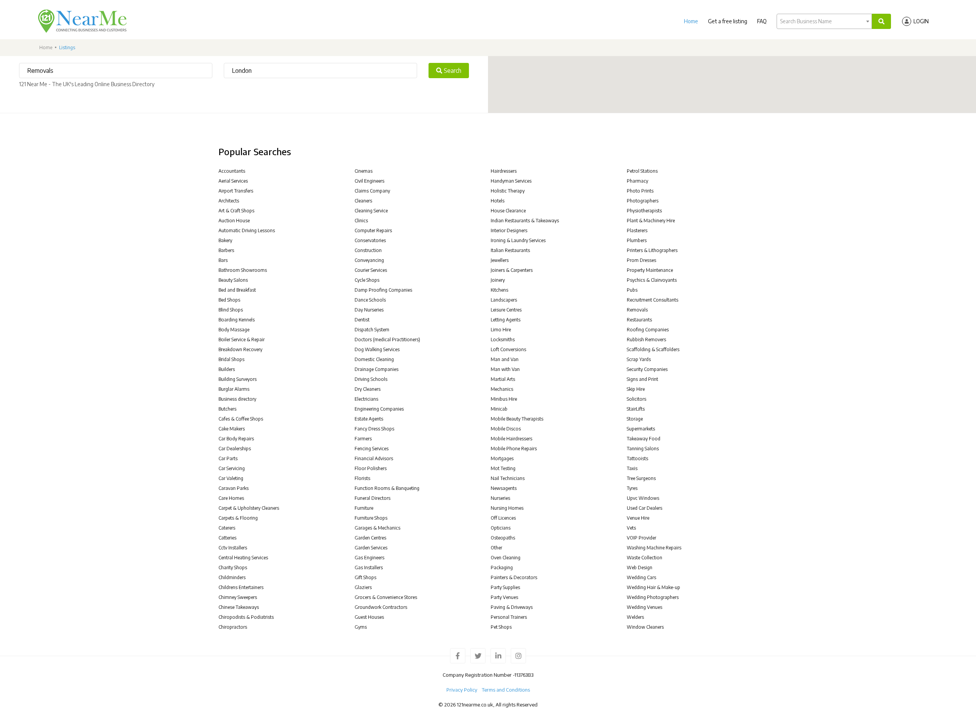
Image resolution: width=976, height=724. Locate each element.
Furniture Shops (371, 518)
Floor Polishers (371, 468)
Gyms (361, 627)
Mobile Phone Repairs (514, 448)
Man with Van (505, 369)
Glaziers (363, 587)
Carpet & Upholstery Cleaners (248, 508)
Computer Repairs (373, 230)
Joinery (498, 280)
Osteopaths (503, 538)
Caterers (226, 528)
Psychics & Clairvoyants (652, 280)
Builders (226, 369)
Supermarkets (641, 429)
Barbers (226, 250)
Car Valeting (230, 478)
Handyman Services (511, 181)
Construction (368, 250)
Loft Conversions (508, 349)
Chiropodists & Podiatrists (246, 617)
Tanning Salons (643, 448)
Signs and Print (642, 379)
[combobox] (824, 21)
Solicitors (636, 399)
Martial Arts (503, 379)
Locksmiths (503, 339)
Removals (637, 310)
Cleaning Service (371, 211)
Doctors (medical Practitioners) (387, 339)
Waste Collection (644, 557)
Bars (223, 260)
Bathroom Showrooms (242, 270)
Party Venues (504, 597)
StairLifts (636, 409)
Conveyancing (369, 260)
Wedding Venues (644, 607)
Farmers (363, 438)
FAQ (762, 21)
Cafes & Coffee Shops (240, 419)
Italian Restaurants (510, 250)
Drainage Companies (376, 369)
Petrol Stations (642, 171)
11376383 (523, 675)
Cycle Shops (367, 280)
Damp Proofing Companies (383, 290)
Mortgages (502, 458)
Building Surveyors (237, 379)
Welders (635, 617)
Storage (635, 419)
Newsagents (504, 488)
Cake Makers (231, 429)
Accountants (231, 171)
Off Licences (503, 518)
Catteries (227, 538)
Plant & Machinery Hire (651, 220)
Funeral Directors (372, 498)
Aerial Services (233, 181)
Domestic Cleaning (374, 359)
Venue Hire (638, 518)
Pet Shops (501, 627)
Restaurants (639, 320)
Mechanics (502, 389)
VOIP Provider (641, 538)
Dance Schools (370, 300)
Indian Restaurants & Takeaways (525, 220)
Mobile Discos (506, 429)
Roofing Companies (648, 329)
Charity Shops (232, 567)
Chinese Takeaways (238, 607)
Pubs (632, 290)
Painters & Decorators (514, 577)
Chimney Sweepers (237, 597)
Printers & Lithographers (652, 250)
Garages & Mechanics (377, 528)
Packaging (502, 567)
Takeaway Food (643, 438)
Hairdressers (504, 171)
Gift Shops (365, 577)
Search (451, 70)
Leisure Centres (506, 310)
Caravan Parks (233, 488)
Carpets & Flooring (238, 518)
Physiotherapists (644, 211)
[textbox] (824, 21)
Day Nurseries (369, 310)
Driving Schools (371, 379)
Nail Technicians (508, 478)
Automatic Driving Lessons (246, 230)
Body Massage (233, 329)
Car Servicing (231, 468)
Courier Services (371, 270)
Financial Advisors (374, 458)
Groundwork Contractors (381, 607)
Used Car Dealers (644, 508)
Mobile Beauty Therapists (517, 419)
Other (496, 548)
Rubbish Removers (646, 339)
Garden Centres (370, 538)
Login (921, 21)
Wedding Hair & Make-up (653, 587)
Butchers (227, 409)
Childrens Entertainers (240, 587)
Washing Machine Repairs (654, 548)
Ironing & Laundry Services (518, 240)
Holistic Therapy (508, 191)
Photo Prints (640, 191)
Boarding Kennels (236, 320)
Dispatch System (372, 329)
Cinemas (363, 171)
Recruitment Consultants (652, 300)
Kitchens (499, 290)
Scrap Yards (639, 359)
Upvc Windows (643, 498)
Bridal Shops (231, 359)
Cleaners (363, 201)
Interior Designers (509, 230)
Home (691, 21)
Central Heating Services (243, 557)
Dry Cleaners (367, 389)
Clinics (361, 220)
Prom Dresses (641, 260)
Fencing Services (371, 448)
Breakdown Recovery (240, 349)
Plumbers (637, 240)
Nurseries (500, 498)
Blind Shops (230, 310)
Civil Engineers (369, 181)
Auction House (234, 220)
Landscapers (504, 300)
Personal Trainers (509, 617)
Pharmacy (637, 181)
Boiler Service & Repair (241, 339)
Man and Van (504, 359)
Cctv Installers (232, 548)
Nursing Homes (507, 508)
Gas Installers (369, 567)
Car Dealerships (234, 448)
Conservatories (370, 240)
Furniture (364, 508)
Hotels (497, 201)
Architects (228, 201)
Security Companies (647, 369)
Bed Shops (229, 300)
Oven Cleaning (505, 557)
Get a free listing (727, 21)
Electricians (366, 399)
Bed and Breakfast (237, 290)
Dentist (362, 320)
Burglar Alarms (233, 389)
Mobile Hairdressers (511, 438)
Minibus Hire (504, 399)
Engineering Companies (379, 409)
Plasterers (637, 230)
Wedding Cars (641, 577)
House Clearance (508, 211)
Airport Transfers (235, 191)
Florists (362, 478)
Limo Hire (501, 329)
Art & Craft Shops (236, 211)
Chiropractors (232, 627)
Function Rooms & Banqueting (387, 488)
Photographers (642, 201)
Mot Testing (503, 468)
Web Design (639, 567)
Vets (631, 528)
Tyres (632, 488)
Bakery (225, 240)
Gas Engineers (369, 557)
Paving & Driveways (512, 607)
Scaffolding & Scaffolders (653, 349)
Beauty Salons (233, 280)
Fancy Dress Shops (374, 429)
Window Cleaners (645, 627)
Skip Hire (636, 389)
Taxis (632, 468)
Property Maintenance (650, 270)
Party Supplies (505, 587)
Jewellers (500, 260)
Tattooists (637, 458)
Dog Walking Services (377, 349)
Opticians (500, 528)
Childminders (232, 577)
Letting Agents (505, 320)
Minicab (499, 409)
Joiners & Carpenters (512, 270)
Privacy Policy (461, 690)
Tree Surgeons (641, 478)
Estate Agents (369, 419)
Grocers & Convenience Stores (386, 597)
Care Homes (231, 498)
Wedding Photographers (653, 597)
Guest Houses (369, 617)
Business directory (237, 399)
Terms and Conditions (506, 690)
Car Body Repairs (236, 438)
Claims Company (372, 191)
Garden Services (371, 548)
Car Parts (228, 458)
